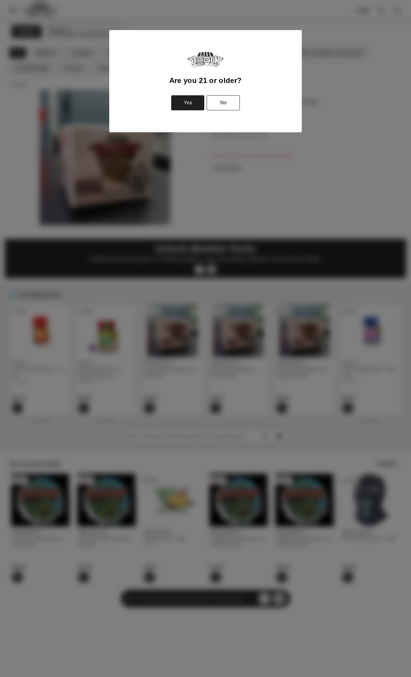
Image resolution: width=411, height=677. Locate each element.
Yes (188, 102)
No (223, 102)
